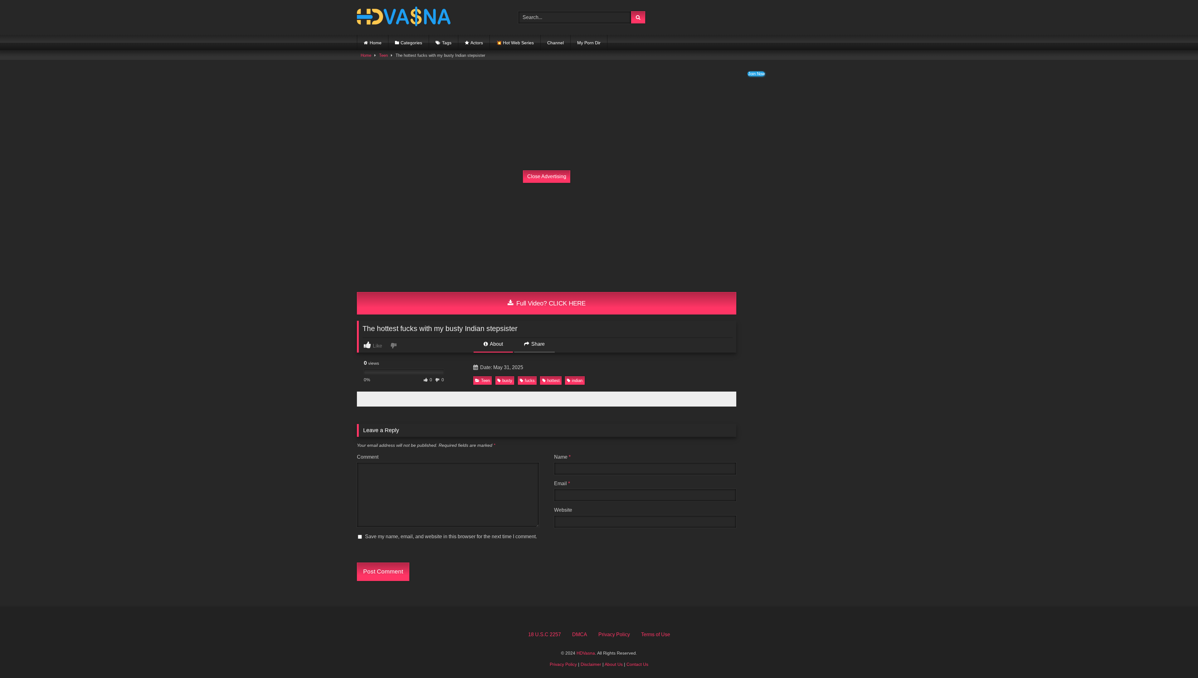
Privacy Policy (614, 634)
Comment (367, 457)
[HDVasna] (403, 17)
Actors (476, 42)
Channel (555, 42)
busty (507, 380)
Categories (411, 42)
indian (577, 380)
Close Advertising (546, 176)
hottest (553, 380)
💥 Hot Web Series (515, 42)
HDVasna (586, 653)
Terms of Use (655, 634)
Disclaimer (591, 664)
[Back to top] (1179, 659)
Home (376, 42)
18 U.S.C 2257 (544, 634)
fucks (530, 380)
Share (537, 344)
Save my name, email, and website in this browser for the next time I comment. (451, 536)
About (496, 344)
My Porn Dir (589, 42)
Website (563, 510)
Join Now (756, 73)
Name (562, 457)
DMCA (579, 634)
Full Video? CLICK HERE (550, 303)
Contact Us (637, 664)
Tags (446, 42)
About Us (614, 664)
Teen (383, 55)
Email (562, 483)
